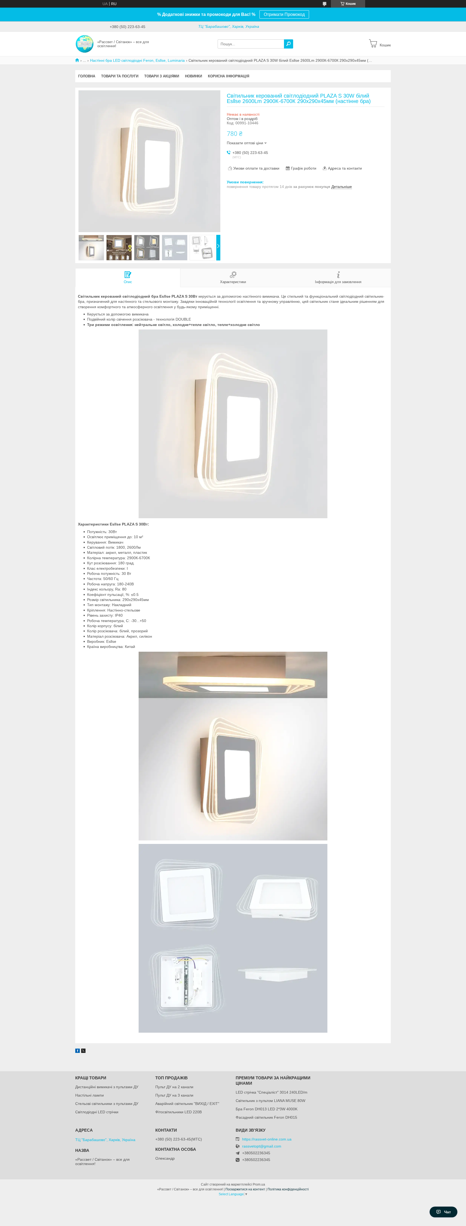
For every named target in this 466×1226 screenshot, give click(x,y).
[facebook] (77, 1051)
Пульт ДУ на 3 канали (174, 1095)
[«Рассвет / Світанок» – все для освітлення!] (84, 44)
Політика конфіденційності (288, 1189)
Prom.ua (259, 1184)
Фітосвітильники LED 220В (178, 1112)
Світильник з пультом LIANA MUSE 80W (270, 1100)
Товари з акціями (161, 76)
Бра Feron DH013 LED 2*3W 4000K (266, 1109)
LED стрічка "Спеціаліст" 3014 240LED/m (271, 1092)
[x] (83, 1051)
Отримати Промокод (284, 14)
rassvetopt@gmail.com (261, 1146)
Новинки (193, 76)
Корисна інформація (228, 76)
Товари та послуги (119, 76)
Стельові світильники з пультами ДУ (106, 1103)
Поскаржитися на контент (245, 1189)
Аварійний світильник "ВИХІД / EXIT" (187, 1103)
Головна (86, 76)
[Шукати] (288, 44)
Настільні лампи (89, 1095)
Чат (447, 1212)
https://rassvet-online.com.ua (267, 1139)
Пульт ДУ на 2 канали (174, 1087)
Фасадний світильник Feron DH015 (266, 1117)
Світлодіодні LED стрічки (96, 1112)
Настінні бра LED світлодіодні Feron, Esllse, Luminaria (137, 60)
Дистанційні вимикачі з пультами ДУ (106, 1087)
